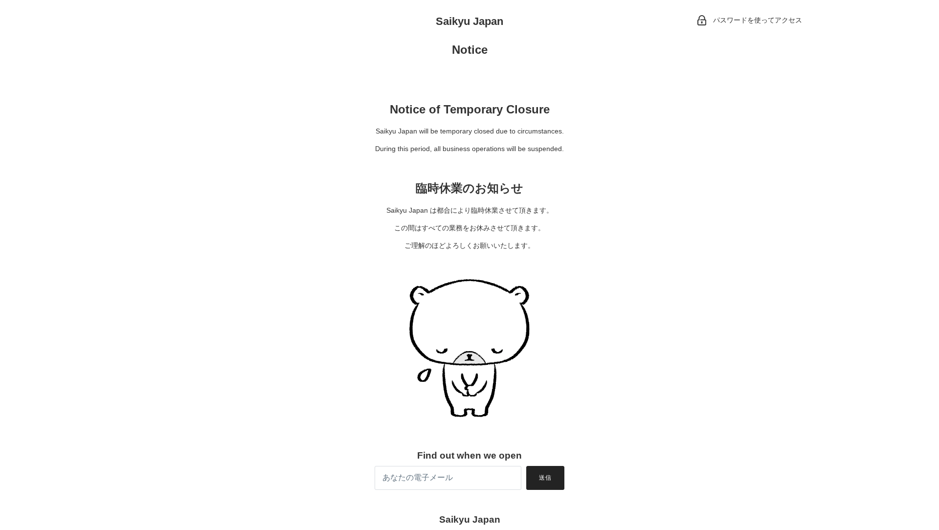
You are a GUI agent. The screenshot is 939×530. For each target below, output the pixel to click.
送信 (545, 477)
